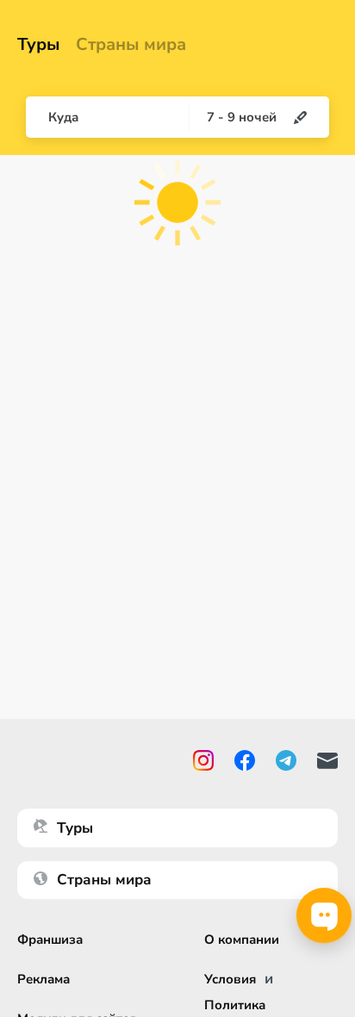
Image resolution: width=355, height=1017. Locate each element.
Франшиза (50, 939)
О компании (241, 939)
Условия (230, 979)
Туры (38, 44)
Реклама (43, 979)
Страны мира (131, 44)
